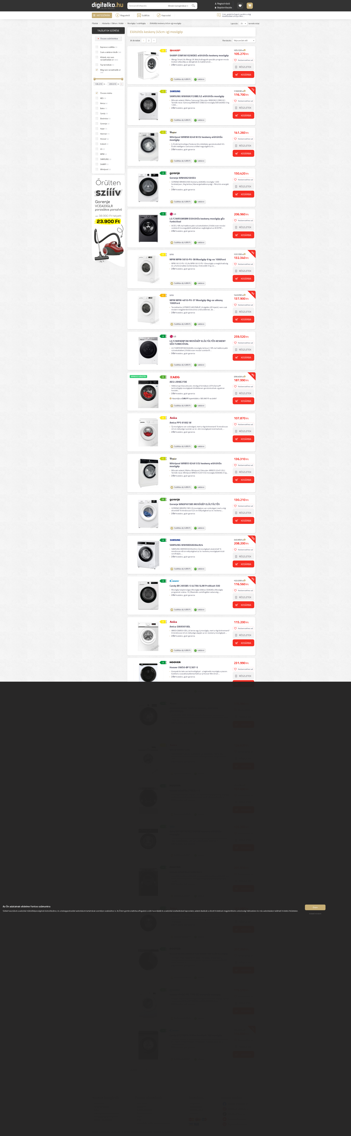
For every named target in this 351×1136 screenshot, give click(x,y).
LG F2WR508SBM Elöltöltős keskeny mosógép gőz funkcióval (197, 220)
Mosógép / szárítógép (137, 23)
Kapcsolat (166, 15)
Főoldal (95, 23)
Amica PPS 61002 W (180, 422)
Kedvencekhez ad (245, 60)
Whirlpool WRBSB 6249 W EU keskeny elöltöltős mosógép (196, 138)
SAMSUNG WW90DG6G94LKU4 (186, 545)
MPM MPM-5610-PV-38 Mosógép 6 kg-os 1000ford (198, 259)
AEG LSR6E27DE (178, 382)
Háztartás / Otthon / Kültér (113, 23)
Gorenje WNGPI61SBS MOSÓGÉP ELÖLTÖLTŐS (195, 504)
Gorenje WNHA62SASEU (183, 178)
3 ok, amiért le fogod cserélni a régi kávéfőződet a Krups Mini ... (236, 15)
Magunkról (125, 15)
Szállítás (146, 15)
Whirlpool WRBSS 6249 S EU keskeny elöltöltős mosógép (196, 464)
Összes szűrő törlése (109, 38)
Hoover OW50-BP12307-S (184, 667)
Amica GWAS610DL (180, 626)
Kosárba (246, 75)
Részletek (245, 67)
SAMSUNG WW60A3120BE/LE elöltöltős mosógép (197, 96)
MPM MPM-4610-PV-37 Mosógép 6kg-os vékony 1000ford (196, 301)
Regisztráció (223, 3)
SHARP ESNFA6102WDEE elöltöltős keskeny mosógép (199, 55)
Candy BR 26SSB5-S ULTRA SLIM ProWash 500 (195, 586)
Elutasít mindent (315, 913)
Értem (315, 907)
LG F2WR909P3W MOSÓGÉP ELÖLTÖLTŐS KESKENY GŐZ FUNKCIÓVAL (198, 342)
